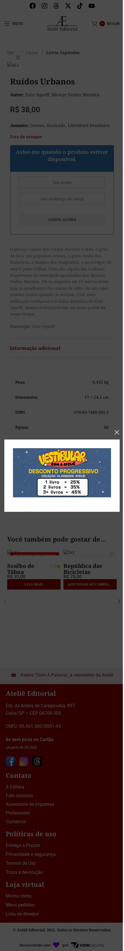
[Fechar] (117, 432)
